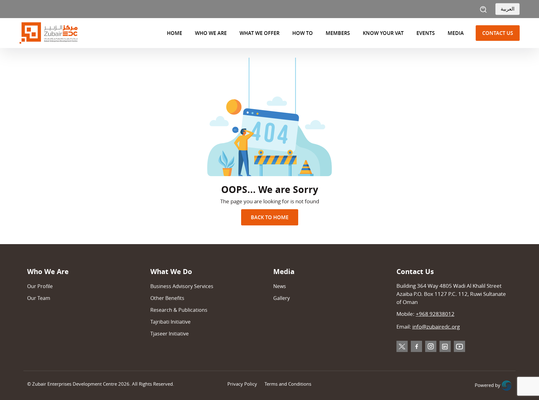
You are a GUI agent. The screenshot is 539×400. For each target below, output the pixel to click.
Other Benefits (167, 298)
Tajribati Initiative (170, 321)
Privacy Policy (242, 384)
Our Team (38, 298)
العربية (507, 9)
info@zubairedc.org (436, 326)
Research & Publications (178, 309)
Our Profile (40, 286)
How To (302, 33)
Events (425, 33)
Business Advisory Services (181, 286)
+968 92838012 (435, 313)
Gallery (281, 298)
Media (456, 33)
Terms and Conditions (288, 384)
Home (174, 33)
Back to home (270, 217)
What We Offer (259, 33)
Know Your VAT (383, 33)
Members (338, 33)
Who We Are (211, 33)
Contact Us (497, 33)
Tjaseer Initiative (169, 333)
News (279, 286)
